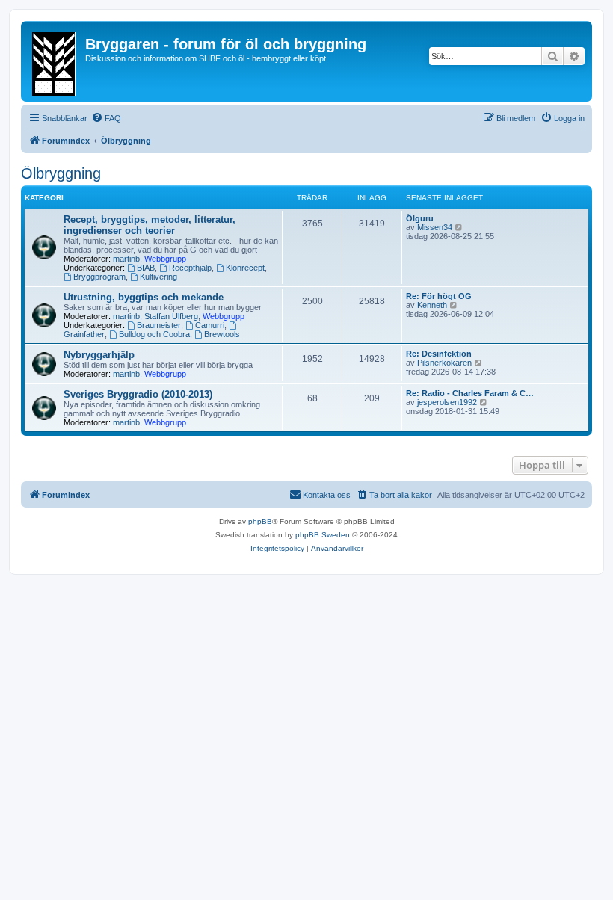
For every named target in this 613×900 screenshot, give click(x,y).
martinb (126, 258)
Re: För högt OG (439, 296)
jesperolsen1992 (447, 402)
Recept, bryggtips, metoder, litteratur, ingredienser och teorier (149, 225)
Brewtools (222, 334)
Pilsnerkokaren (444, 362)
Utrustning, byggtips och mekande (144, 297)
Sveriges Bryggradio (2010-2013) (138, 394)
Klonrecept (245, 267)
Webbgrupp (165, 258)
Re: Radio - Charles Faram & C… (470, 393)
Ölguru (420, 218)
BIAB (146, 267)
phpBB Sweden (322, 535)
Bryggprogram (99, 276)
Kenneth (432, 304)
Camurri (209, 325)
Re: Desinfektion (439, 353)
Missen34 (434, 227)
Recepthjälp (190, 267)
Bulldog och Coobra (154, 334)
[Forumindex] (55, 61)
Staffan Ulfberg (171, 316)
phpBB (260, 521)
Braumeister (159, 325)
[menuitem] (106, 118)
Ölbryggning (61, 173)
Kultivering (158, 276)
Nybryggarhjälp (99, 354)
